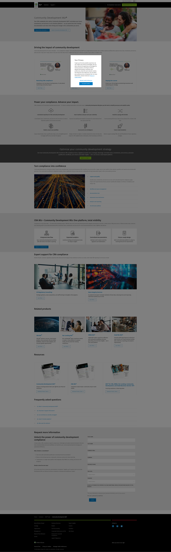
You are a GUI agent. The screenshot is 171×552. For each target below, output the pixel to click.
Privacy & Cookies (46, 546)
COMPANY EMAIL (91, 450)
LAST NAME (90, 443)
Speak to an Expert (85, 158)
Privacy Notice (122, 493)
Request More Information (129, 4)
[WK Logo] (39, 542)
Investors (71, 528)
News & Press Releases (39, 533)
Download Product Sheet (43, 391)
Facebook (113, 526)
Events (35, 536)
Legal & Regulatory (56, 538)
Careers (70, 526)
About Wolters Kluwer (39, 523)
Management (37, 531)
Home (35, 517)
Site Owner (71, 531)
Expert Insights (72, 523)
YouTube (122, 526)
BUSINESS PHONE (91, 464)
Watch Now (40, 88)
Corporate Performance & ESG (59, 531)
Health (53, 526)
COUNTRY (89, 478)
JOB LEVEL (89, 471)
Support (52, 5)
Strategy (36, 526)
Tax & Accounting (56, 528)
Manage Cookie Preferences (86, 80)
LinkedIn (117, 526)
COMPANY (89, 457)
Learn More (40, 298)
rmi (42, 30)
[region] (86, 71)
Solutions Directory (56, 523)
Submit (92, 500)
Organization (37, 528)
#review (60, 30)
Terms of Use (37, 546)
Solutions (46, 5)
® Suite (47, 517)
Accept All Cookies (86, 83)
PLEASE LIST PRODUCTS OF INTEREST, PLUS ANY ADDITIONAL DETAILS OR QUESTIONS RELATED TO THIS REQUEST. (110, 486)
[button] (95, 177)
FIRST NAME (90, 436)
